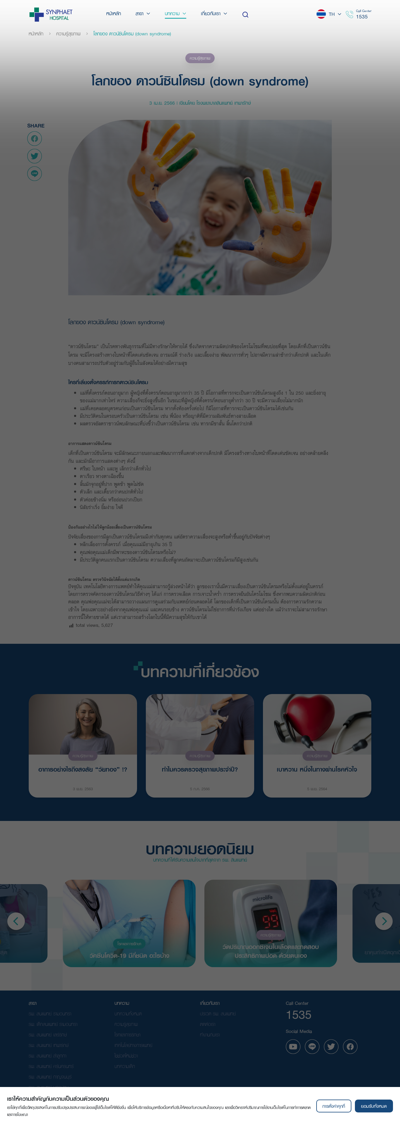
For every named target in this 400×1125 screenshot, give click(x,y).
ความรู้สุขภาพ (68, 33)
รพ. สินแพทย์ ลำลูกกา (47, 1055)
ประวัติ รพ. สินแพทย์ (218, 1013)
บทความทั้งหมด (128, 1013)
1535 (362, 16)
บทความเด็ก (124, 1066)
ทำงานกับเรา (210, 1034)
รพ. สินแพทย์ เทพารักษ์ (49, 1045)
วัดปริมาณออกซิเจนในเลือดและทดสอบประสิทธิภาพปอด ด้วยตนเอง (271, 950)
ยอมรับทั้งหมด (374, 1106)
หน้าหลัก (36, 33)
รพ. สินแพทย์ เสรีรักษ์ (48, 1034)
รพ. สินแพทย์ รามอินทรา (50, 1013)
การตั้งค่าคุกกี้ (333, 1106)
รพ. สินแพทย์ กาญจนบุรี (50, 1076)
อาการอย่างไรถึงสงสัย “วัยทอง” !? (82, 769)
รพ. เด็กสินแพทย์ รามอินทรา (53, 1024)
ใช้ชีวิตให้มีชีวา (126, 1055)
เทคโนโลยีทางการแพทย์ (133, 1045)
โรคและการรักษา (129, 943)
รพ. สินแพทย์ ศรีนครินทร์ (51, 1066)
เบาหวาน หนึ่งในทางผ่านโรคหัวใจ (317, 769)
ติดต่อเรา (207, 1024)
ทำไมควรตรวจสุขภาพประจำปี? (200, 769)
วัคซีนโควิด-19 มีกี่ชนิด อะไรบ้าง (129, 955)
